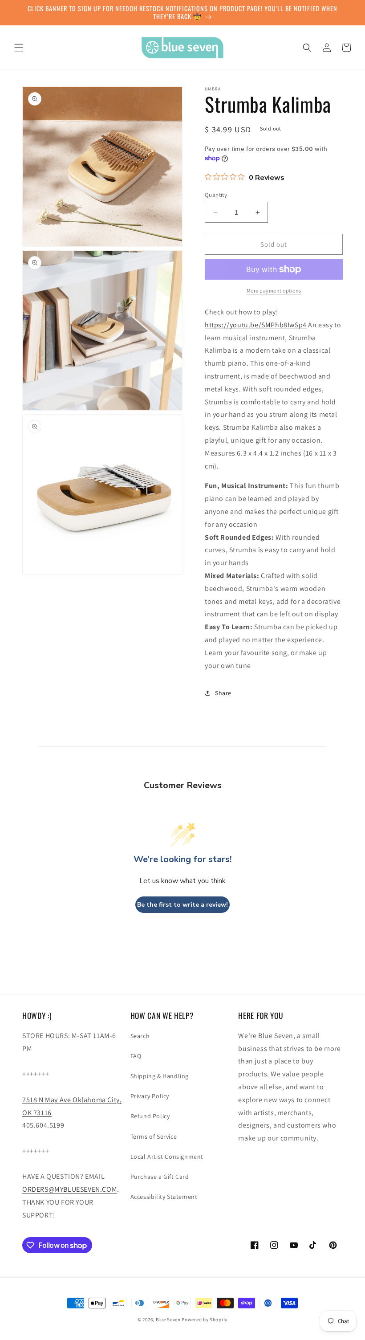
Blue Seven (168, 1319)
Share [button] (223, 693)
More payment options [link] (274, 290)
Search (140, 1036)
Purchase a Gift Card (159, 1177)
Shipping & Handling (159, 1076)
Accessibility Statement (164, 1197)
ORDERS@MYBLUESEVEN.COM (69, 1189)
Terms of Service (153, 1136)
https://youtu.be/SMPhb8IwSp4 (256, 325)
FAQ (136, 1056)
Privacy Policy (149, 1096)
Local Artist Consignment (166, 1157)
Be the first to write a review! (182, 904)
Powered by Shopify (204, 1319)
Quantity (216, 195)
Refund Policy (150, 1116)
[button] (18, 47)
